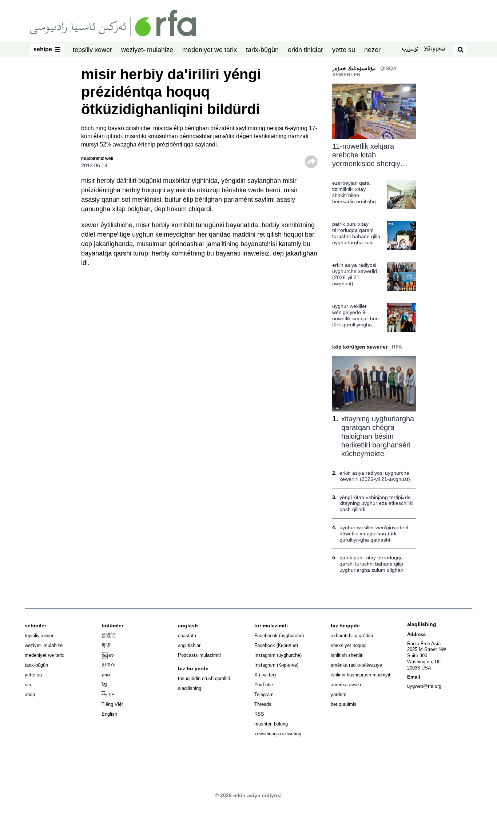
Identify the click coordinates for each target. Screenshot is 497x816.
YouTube (263, 684)
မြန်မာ (108, 655)
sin (28, 684)
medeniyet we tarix (209, 49)
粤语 (106, 645)
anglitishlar (189, 645)
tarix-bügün (262, 49)
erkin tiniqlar (305, 49)
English (109, 714)
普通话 (109, 635)
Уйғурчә (434, 49)
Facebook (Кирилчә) (276, 645)
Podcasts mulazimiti (199, 655)
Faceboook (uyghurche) (279, 635)
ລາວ (106, 675)
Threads (262, 704)
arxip (30, 694)
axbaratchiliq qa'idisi (352, 635)
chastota (187, 635)
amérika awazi (346, 684)
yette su (343, 49)
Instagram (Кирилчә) (276, 665)
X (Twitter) (265, 675)
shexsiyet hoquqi (348, 645)
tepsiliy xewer (92, 49)
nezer (372, 49)
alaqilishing (189, 688)
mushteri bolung (271, 724)
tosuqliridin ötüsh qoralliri (204, 678)
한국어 (109, 665)
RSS (259, 714)
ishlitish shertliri (347, 655)
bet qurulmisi (344, 704)
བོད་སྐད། (109, 694)
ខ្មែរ (104, 684)
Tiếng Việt (112, 704)
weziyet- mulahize (147, 49)
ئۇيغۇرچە (409, 49)
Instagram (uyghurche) (278, 655)
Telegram (264, 694)
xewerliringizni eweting (277, 733)
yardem (338, 694)
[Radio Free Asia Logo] (113, 22)
